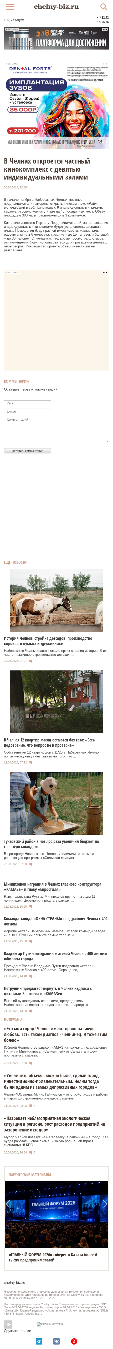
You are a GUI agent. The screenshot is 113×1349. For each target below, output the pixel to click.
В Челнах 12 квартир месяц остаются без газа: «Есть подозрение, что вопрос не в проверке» (49, 742)
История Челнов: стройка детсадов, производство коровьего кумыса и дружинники (48, 640)
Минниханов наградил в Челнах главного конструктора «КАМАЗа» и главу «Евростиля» (52, 886)
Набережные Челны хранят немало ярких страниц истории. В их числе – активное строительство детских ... (55, 653)
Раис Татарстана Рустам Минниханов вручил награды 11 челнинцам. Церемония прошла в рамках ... (49, 898)
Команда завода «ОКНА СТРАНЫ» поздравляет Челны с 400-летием (56, 921)
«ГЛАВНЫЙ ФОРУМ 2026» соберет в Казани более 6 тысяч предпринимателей (53, 1257)
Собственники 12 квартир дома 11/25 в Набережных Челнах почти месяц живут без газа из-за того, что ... (51, 754)
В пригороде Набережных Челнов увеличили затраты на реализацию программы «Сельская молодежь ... (49, 856)
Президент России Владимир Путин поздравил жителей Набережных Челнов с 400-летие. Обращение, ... (48, 968)
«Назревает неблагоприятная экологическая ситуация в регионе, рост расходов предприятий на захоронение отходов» (54, 1124)
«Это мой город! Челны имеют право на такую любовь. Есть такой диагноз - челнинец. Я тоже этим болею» (55, 1034)
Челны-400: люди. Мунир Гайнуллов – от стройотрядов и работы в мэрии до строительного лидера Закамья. (55, 1096)
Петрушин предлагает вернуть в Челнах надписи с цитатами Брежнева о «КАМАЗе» (48, 990)
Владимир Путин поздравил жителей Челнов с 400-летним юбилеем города (55, 956)
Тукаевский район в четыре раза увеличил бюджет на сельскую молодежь (51, 843)
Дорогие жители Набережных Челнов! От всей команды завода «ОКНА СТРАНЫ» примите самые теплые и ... (54, 933)
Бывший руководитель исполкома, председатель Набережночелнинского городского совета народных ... (48, 1003)
